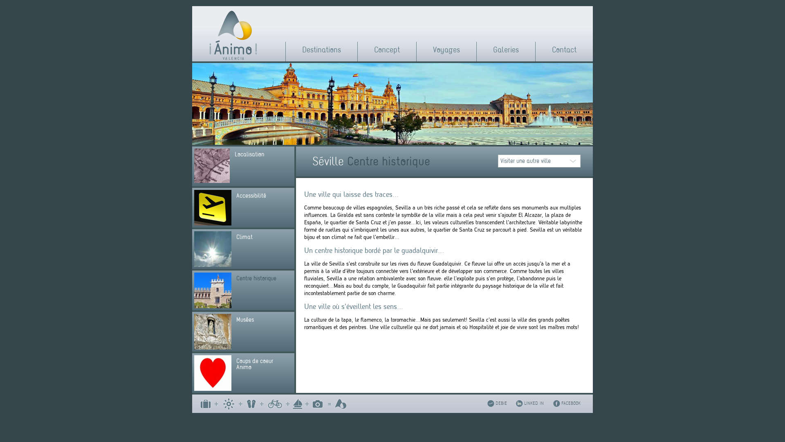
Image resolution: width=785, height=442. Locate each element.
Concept (387, 49)
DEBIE (501, 403)
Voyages (446, 49)
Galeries (506, 49)
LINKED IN (534, 403)
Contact (564, 49)
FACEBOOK (571, 403)
